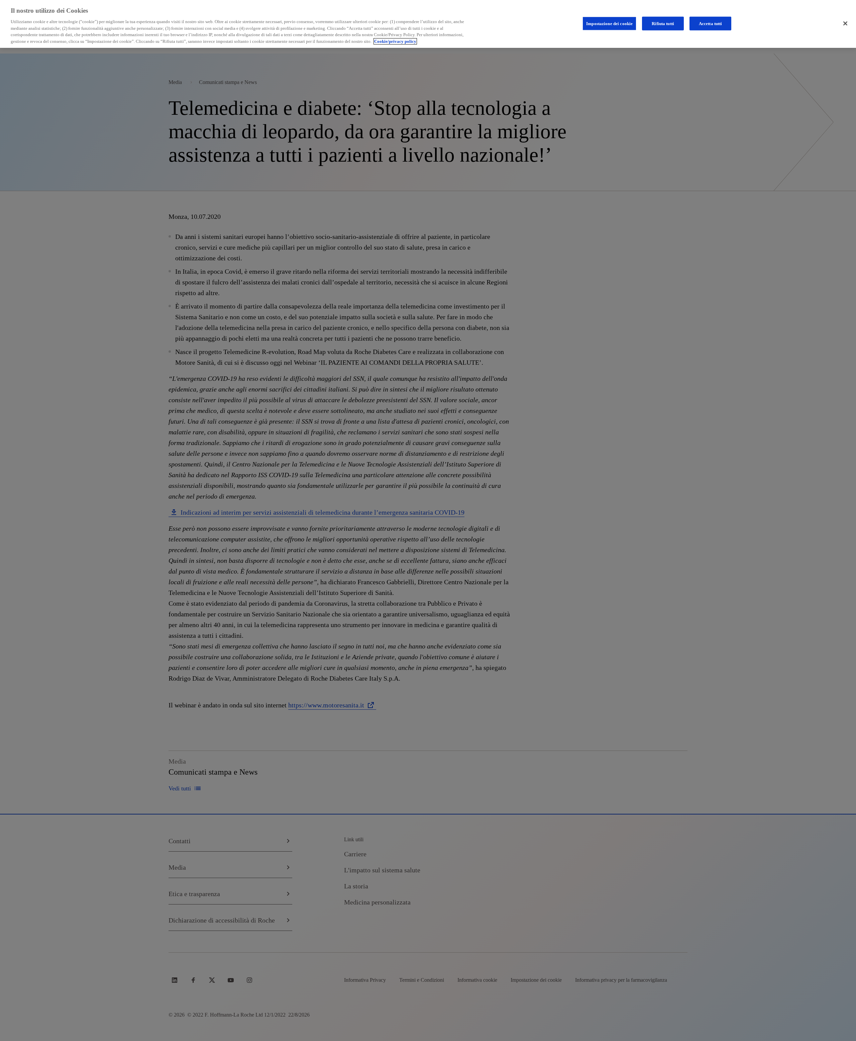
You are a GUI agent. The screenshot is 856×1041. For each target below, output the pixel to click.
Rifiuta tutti (663, 23)
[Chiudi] (845, 23)
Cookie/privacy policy (395, 41)
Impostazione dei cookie (609, 23)
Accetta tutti (710, 23)
